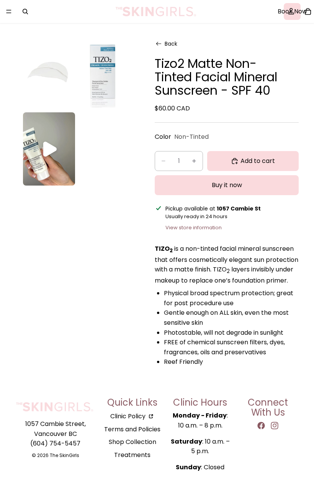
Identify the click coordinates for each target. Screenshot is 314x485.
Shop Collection (132, 441)
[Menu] (9, 11)
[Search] (25, 11)
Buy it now (227, 185)
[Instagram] (274, 425)
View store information (193, 227)
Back (171, 44)
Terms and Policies (132, 429)
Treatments (132, 454)
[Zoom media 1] (49, 71)
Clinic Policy (128, 416)
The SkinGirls (64, 455)
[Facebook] (261, 425)
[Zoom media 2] (103, 71)
